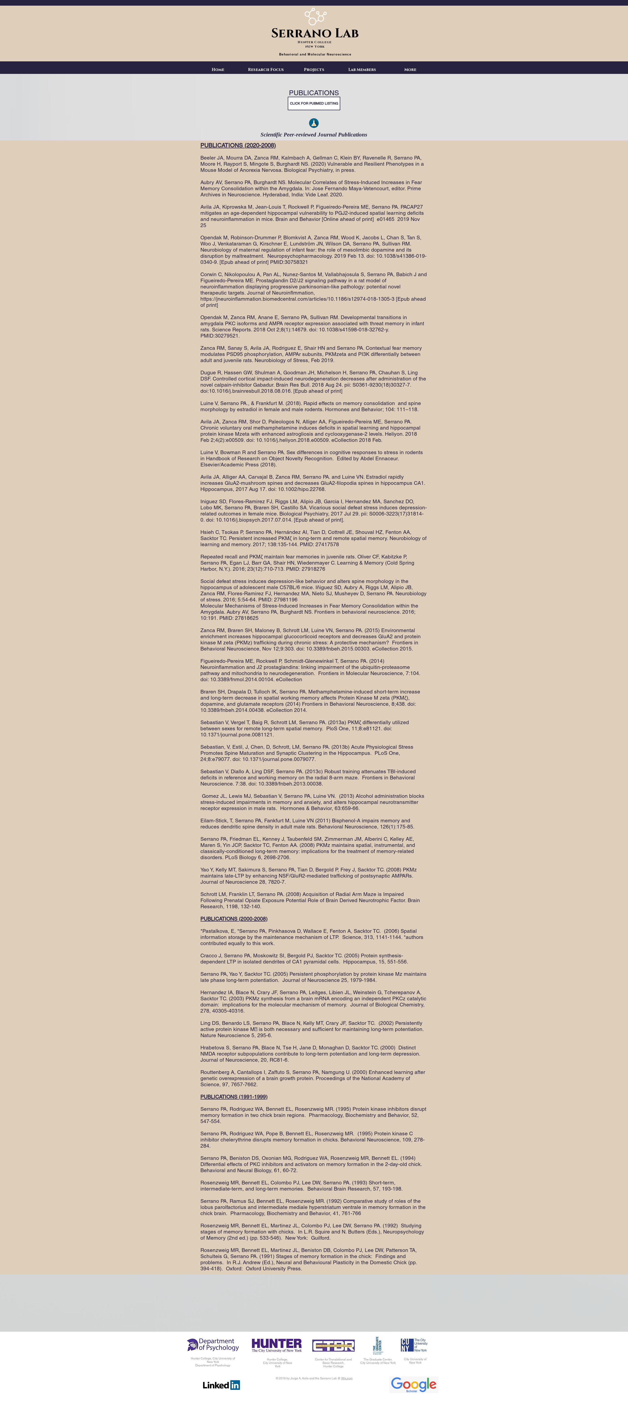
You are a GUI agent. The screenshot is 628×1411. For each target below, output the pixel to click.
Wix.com (347, 1378)
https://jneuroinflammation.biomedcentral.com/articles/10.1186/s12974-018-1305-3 (297, 299)
